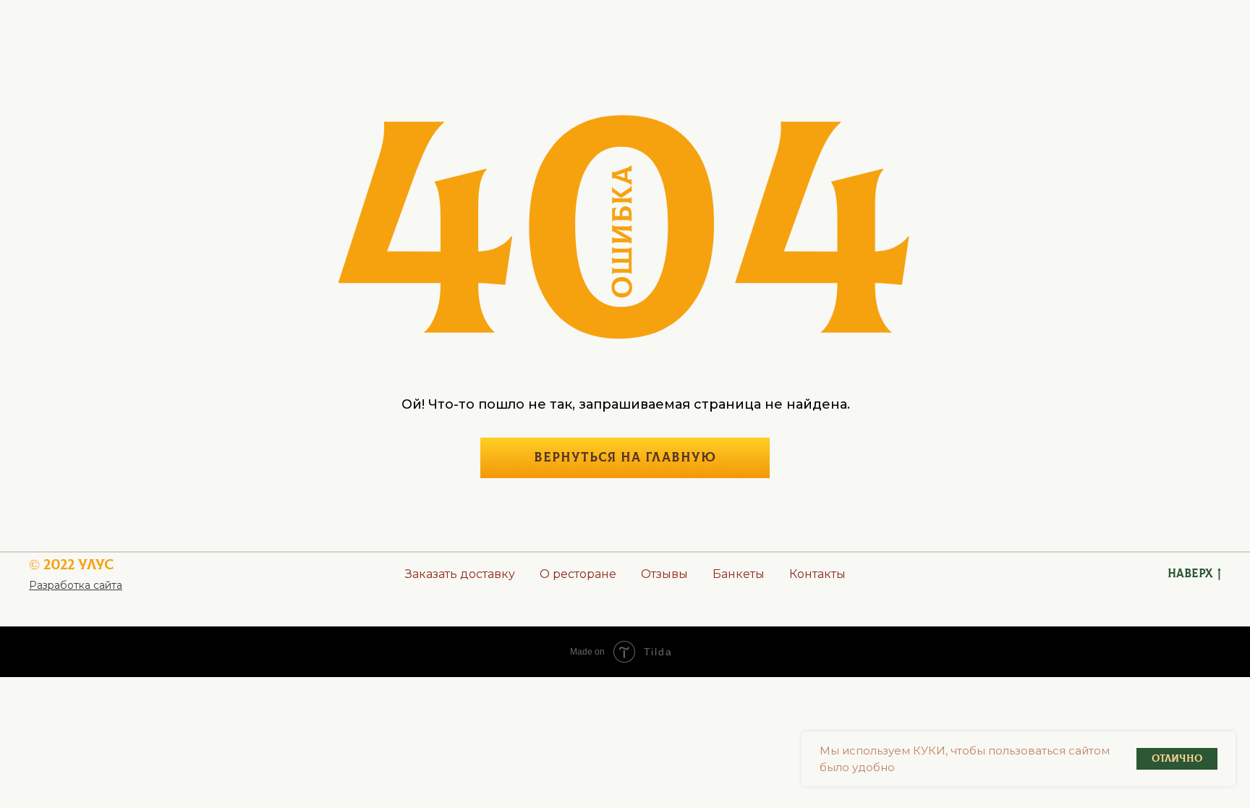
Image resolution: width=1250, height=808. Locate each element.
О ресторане (578, 574)
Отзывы (664, 574)
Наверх (1190, 573)
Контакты (817, 574)
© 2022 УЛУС (71, 565)
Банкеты (739, 574)
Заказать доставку (460, 574)
